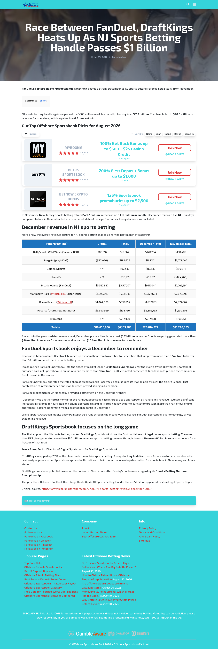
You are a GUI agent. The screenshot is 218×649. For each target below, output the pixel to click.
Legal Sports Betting (38, 500)
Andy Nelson (119, 57)
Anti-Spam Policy (149, 536)
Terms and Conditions (152, 532)
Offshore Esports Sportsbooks (43, 567)
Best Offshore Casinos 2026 (99, 536)
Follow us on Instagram (38, 548)
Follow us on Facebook (38, 536)
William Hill (58, 293)
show (43, 100)
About (85, 528)
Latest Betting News (94, 532)
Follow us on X (33, 532)
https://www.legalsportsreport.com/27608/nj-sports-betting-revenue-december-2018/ (97, 488)
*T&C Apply (124, 158)
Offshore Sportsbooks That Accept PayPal (50, 583)
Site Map (144, 540)
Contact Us (31, 528)
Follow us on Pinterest (38, 544)
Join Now (175, 148)
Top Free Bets (33, 563)
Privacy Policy (147, 528)
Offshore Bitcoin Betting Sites (42, 575)
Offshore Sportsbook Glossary (43, 587)
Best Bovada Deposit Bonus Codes (45, 579)
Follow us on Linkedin (37, 540)
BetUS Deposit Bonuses (38, 571)
